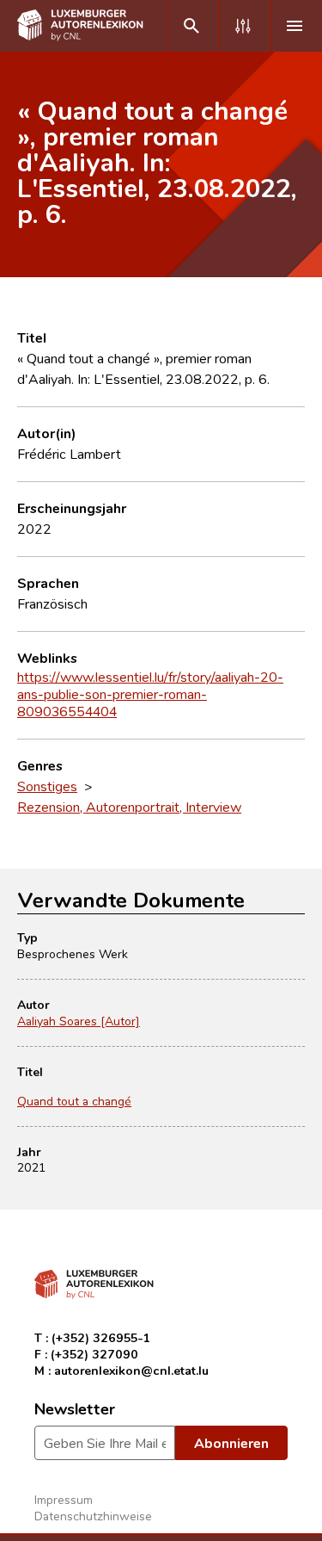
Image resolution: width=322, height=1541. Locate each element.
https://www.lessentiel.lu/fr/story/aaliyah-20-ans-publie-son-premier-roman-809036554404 (150, 694)
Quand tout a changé (74, 1100)
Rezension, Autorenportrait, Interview (129, 806)
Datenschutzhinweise (93, 1515)
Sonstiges (47, 786)
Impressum (63, 1499)
